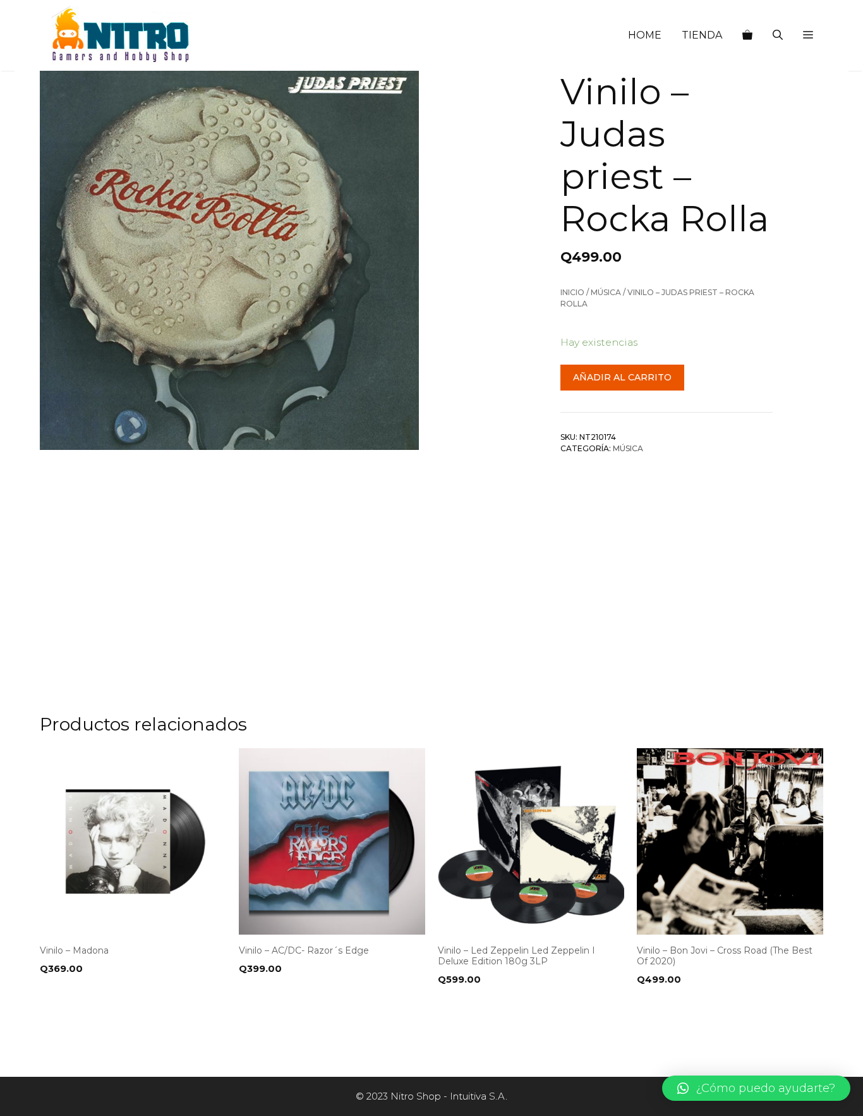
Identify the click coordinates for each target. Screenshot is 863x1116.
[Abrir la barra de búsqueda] (778, 35)
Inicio (572, 293)
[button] (808, 35)
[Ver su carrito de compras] (747, 35)
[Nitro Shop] (121, 35)
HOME (644, 35)
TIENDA (702, 35)
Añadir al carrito (622, 377)
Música (606, 293)
